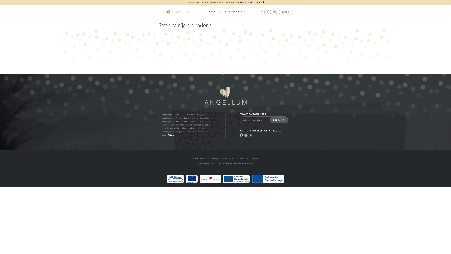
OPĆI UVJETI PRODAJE (227, 158)
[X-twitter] (250, 135)
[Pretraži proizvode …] (263, 12)
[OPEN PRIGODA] (219, 11)
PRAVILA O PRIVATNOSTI (248, 158)
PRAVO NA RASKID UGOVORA (205, 158)
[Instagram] (246, 135)
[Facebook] (241, 135)
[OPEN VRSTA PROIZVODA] (244, 11)
